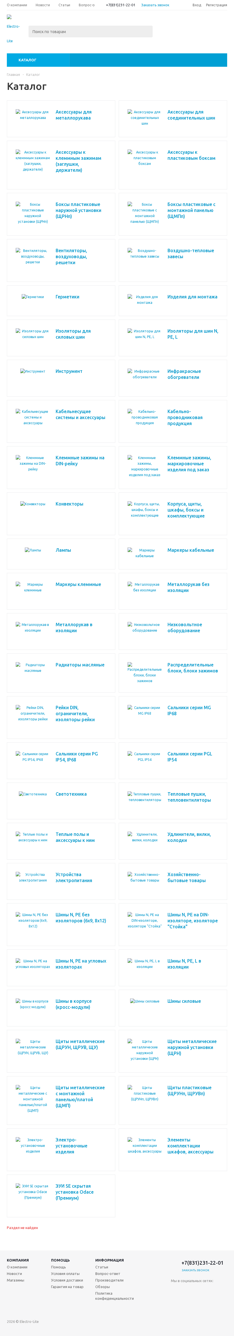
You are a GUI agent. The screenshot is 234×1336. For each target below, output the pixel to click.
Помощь (60, 1260)
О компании (17, 1267)
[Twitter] (210, 1290)
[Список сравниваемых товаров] (164, 25)
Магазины (15, 1280)
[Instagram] (175, 1301)
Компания (18, 1260)
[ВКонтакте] (175, 1290)
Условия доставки (67, 1280)
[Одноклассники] (187, 1290)
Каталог (28, 60)
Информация (109, 1260)
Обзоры (102, 1287)
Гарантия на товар (67, 1287)
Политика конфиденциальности (114, 1295)
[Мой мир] (187, 1301)
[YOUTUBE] (198, 1301)
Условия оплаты (65, 1274)
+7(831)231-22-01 (120, 5)
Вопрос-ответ (107, 1274)
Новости (14, 1274)
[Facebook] (198, 1290)
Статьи (101, 1267)
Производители (109, 1280)
